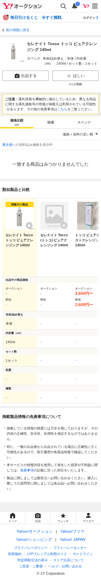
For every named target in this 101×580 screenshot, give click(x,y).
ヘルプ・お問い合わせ (65, 566)
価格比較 (17, 122)
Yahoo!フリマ (72, 531)
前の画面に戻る (17, 30)
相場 (50, 122)
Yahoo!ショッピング (34, 539)
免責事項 (27, 470)
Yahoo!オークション (34, 531)
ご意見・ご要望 (31, 566)
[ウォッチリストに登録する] (29, 225)
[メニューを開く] (95, 6)
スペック (84, 122)
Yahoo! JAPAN (72, 539)
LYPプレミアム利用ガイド (47, 554)
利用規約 (15, 554)
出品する (29, 75)
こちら (62, 109)
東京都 (7, 144)
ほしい (79, 75)
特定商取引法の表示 (32, 560)
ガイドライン (83, 554)
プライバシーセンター (70, 548)
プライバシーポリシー (31, 548)
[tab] (17, 122)
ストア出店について (68, 560)
